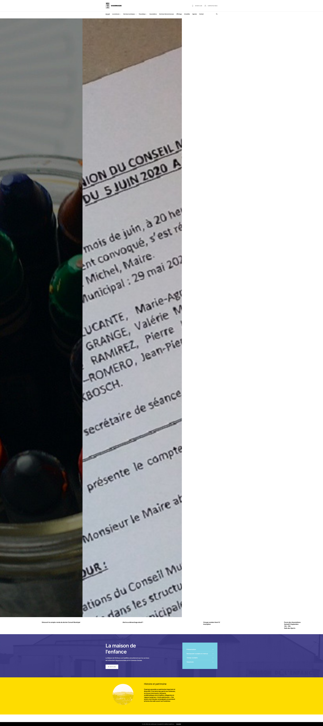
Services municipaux (129, 14)
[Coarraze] (114, 5)
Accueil (108, 14)
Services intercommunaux (166, 14)
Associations (153, 14)
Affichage (179, 14)
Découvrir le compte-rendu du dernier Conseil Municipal (60, 622)
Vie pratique (142, 14)
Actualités (187, 14)
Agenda (194, 14)
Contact (201, 14)
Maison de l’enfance (123, 307)
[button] (112, 667)
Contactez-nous (212, 5)
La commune (115, 14)
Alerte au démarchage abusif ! (132, 622)
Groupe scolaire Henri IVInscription (211, 623)
